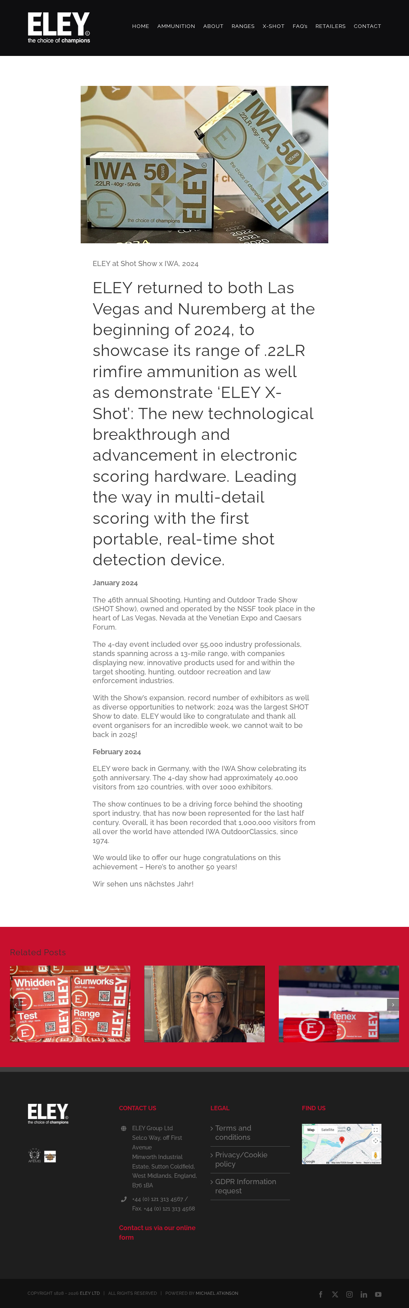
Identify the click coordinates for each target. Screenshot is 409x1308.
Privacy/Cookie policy (241, 1159)
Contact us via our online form (157, 1232)
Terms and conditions (233, 1132)
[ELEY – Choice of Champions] (67, 1116)
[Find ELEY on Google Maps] (341, 1128)
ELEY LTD (90, 1293)
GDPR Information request (245, 1186)
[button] (16, 1005)
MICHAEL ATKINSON (217, 1293)
